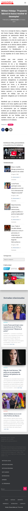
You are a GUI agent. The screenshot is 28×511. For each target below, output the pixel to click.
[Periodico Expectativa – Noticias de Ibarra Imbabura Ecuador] (8, 3)
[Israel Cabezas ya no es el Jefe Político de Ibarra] (14, 400)
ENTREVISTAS (14, 503)
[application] (14, 153)
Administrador (16, 177)
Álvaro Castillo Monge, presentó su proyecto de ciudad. (17, 169)
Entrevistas (5, 475)
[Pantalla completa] (22, 157)
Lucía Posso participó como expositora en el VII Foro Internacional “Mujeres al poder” (17, 188)
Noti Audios (5, 472)
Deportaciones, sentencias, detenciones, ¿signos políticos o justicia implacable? (17, 209)
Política (10, 124)
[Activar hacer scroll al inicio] (25, 508)
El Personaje (6, 483)
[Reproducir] (5, 157)
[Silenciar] (20, 157)
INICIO (6, 499)
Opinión (4, 479)
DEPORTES (20, 499)
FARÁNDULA (5, 503)
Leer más (12, 344)
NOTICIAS (13, 499)
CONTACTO (22, 503)
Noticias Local (6, 460)
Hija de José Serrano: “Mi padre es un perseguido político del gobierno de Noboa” (12, 373)
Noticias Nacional (7, 464)
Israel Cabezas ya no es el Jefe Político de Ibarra (12, 415)
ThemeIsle (20, 507)
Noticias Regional (7, 468)
